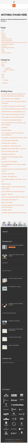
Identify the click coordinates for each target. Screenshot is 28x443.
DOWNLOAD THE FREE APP (8, 154)
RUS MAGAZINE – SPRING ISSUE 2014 (11, 146)
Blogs (2, 64)
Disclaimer (3, 37)
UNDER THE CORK (6, 184)
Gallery (3, 66)
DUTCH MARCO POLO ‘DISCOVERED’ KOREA (12, 117)
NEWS (14, 247)
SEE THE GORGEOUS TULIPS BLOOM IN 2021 (13, 191)
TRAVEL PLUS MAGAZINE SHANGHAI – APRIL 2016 (14, 197)
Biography (6, 80)
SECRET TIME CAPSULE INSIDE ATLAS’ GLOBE (13, 114)
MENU (14, 2)
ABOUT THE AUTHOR (6, 202)
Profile (2, 78)
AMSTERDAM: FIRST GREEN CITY (9, 199)
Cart (2, 32)
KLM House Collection (9, 69)
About (2, 30)
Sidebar (3, 51)
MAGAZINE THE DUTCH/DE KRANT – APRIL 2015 (13, 148)
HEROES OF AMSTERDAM (7, 173)
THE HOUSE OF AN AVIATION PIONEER (11, 120)
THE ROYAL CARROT (6, 210)
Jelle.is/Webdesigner (19, 441)
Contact (3, 35)
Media (2, 74)
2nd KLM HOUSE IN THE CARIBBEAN (10, 98)
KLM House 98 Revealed (6, 39)
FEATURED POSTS (7, 241)
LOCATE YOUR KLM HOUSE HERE (9, 151)
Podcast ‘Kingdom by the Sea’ (7, 47)
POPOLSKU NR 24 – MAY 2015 (9, 143)
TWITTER (4, 232)
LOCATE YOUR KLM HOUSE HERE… (10, 140)
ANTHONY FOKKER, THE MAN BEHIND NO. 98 (13, 111)
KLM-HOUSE (11, 247)
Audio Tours (4, 62)
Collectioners (4, 127)
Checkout (3, 33)
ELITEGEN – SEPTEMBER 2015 (9, 176)
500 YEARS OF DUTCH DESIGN (9, 161)
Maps (5, 71)
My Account (4, 46)
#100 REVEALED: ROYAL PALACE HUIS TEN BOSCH (14, 109)
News (2, 76)
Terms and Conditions (6, 52)
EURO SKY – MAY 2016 (7, 194)
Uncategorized (4, 83)
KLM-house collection (6, 130)
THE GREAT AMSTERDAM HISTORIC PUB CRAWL (13, 212)
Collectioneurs (8, 68)
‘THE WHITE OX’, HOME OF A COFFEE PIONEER (13, 106)
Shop (2, 49)
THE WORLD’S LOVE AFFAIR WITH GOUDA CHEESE (14, 137)
